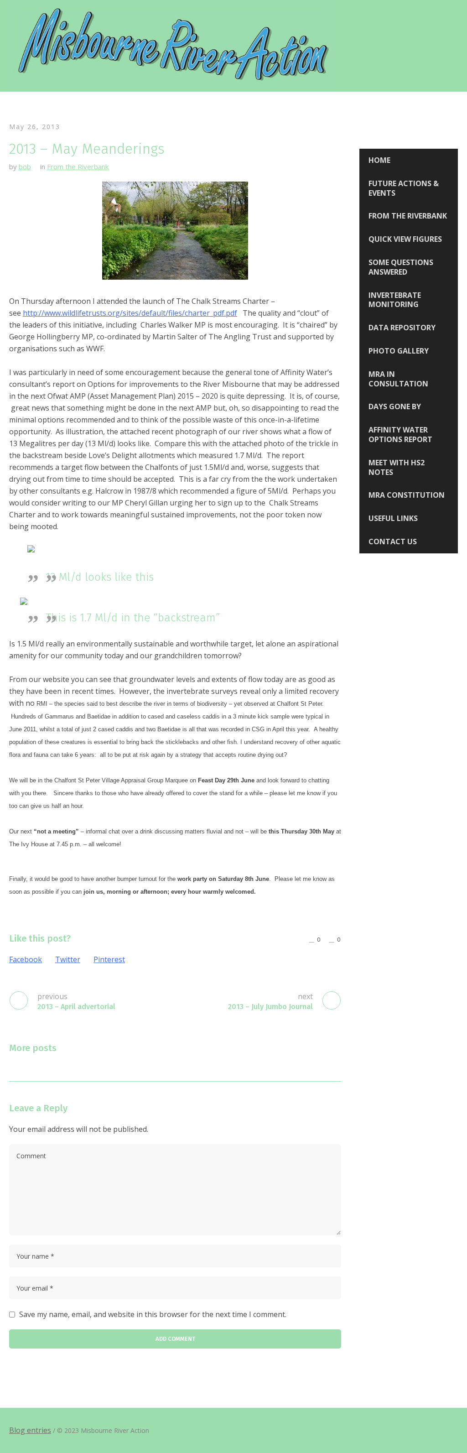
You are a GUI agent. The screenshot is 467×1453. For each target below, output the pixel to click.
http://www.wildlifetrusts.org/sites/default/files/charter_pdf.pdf (130, 313)
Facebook (25, 959)
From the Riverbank (78, 166)
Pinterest (109, 959)
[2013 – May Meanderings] (175, 230)
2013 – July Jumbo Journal (270, 1006)
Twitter (67, 959)
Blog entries (30, 1430)
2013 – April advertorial (76, 1006)
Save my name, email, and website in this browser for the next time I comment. (152, 1314)
